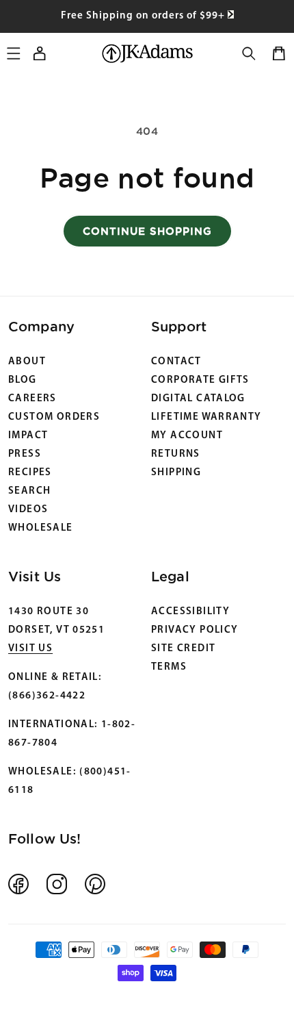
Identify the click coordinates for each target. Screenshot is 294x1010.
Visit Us (30, 649)
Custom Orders (54, 417)
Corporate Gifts (200, 380)
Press (24, 454)
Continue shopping (147, 231)
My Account (187, 436)
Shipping (176, 473)
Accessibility (190, 612)
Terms (169, 667)
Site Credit (183, 649)
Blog (22, 380)
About (27, 362)
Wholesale (40, 528)
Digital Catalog (198, 399)
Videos (28, 510)
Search (29, 491)
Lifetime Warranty (206, 417)
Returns (175, 454)
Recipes (30, 473)
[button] (249, 53)
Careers (32, 399)
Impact (28, 436)
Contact (176, 362)
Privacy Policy (194, 630)
